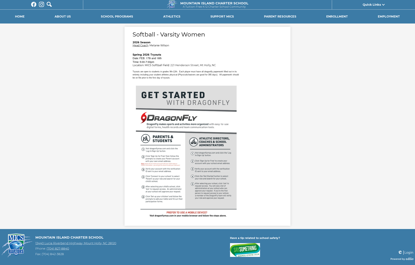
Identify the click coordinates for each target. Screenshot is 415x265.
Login (405, 253)
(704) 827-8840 (58, 248)
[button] (62, 17)
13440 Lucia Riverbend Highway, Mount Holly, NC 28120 (75, 243)
